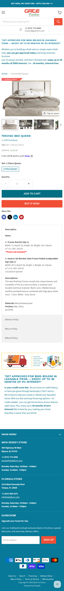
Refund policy (48, 579)
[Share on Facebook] (4, 217)
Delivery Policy (12, 319)
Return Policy (11, 328)
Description (10, 229)
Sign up (49, 540)
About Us (12, 576)
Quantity (6, 177)
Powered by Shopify (32, 585)
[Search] (58, 21)
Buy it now (32, 203)
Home (4, 73)
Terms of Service (32, 579)
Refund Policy (11, 338)
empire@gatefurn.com (12, 460)
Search (22, 576)
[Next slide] (60, 124)
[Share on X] (9, 217)
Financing (33, 576)
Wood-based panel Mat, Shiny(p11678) (31, 272)
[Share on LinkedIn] (15, 217)
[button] (10, 124)
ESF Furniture (10, 140)
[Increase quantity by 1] (29, 183)
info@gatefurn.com (11, 497)
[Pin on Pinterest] (21, 217)
